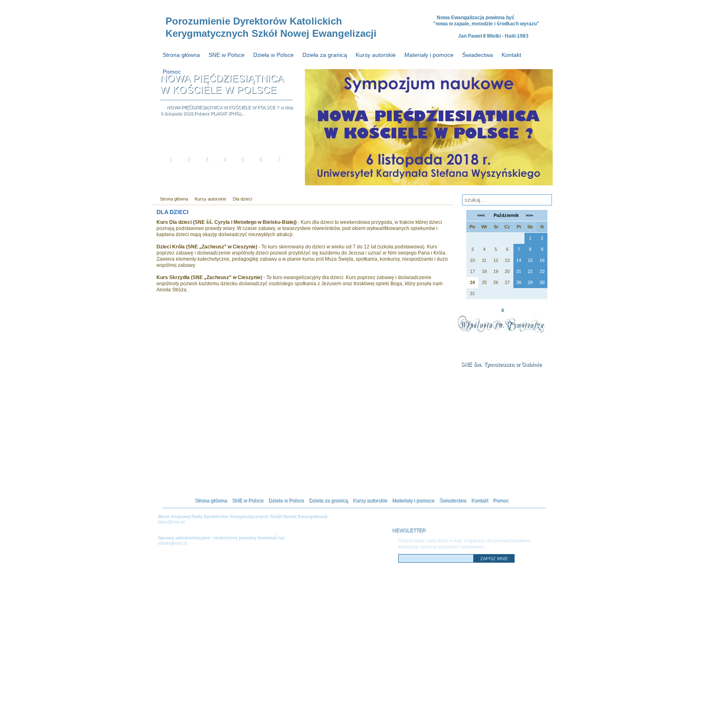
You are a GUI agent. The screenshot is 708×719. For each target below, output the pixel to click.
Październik (505, 215)
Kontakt (511, 55)
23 (542, 271)
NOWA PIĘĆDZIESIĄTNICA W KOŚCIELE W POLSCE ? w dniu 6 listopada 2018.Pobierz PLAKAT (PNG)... (227, 110)
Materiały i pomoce (429, 55)
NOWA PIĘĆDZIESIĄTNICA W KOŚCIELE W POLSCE (222, 84)
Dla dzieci (242, 198)
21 (518, 271)
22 (530, 271)
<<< (481, 215)
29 (530, 282)
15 (530, 260)
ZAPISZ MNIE (494, 558)
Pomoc (172, 71)
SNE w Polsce (227, 55)
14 (518, 260)
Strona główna (181, 55)
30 (542, 282)
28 (518, 282)
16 (542, 260)
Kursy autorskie (376, 55)
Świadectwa (477, 55)
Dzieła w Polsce (273, 55)
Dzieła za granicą (324, 55)
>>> (529, 215)
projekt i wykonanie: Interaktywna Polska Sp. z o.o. (516, 710)
